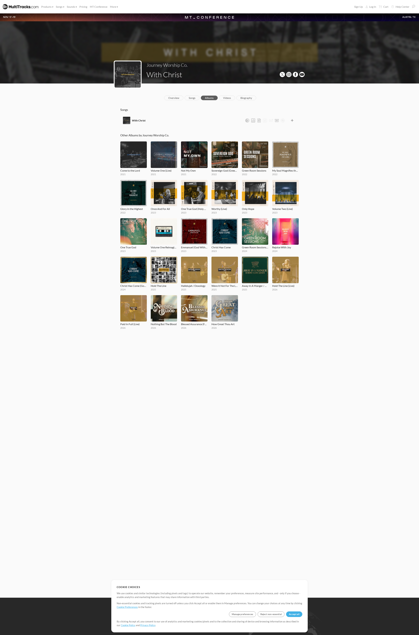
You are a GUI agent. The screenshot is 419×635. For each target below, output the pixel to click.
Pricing (83, 6)
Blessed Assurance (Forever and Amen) (194, 324)
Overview (173, 97)
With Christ (139, 120)
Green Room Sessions (254, 170)
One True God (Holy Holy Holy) (194, 208)
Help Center (402, 6)
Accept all (294, 614)
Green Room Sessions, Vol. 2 (255, 247)
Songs (59, 6)
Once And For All (160, 208)
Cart (385, 6)
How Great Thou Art (223, 324)
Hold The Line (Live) (283, 285)
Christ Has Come (221, 247)
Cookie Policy (128, 625)
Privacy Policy (147, 625)
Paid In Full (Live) (130, 324)
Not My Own (188, 170)
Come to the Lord (130, 170)
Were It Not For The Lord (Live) (224, 285)
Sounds (71, 6)
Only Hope (248, 208)
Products (46, 6)
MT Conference (98, 6)
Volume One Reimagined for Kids (164, 247)
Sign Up (358, 6)
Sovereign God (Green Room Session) (224, 170)
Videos (227, 97)
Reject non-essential (271, 614)
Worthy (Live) (219, 208)
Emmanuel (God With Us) (194, 247)
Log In (372, 6)
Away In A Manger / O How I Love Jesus (255, 285)
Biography (246, 97)
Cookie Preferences (127, 607)
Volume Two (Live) (282, 208)
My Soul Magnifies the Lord (285, 170)
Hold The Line (158, 285)
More (113, 6)
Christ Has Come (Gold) (133, 285)
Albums (209, 97)
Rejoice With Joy (281, 247)
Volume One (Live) (161, 170)
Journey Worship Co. (167, 65)
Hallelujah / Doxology (193, 285)
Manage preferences (242, 614)
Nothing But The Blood (164, 324)
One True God (128, 247)
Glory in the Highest (131, 208)
